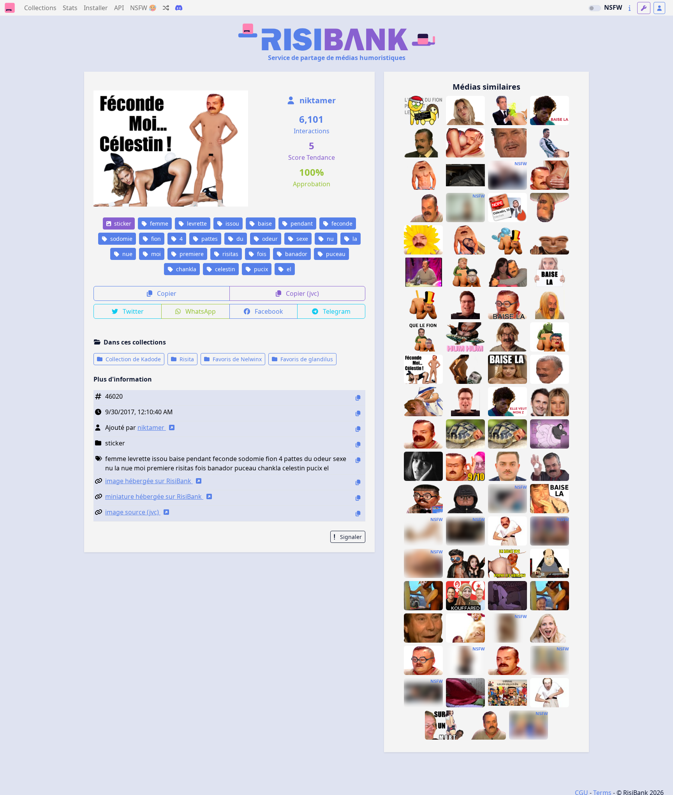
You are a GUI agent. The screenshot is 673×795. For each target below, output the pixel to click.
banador (295, 254)
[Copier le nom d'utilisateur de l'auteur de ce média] (358, 429)
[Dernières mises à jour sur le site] (629, 8)
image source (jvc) (132, 512)
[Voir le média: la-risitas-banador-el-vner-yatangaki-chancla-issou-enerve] (507, 142)
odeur (269, 238)
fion (155, 238)
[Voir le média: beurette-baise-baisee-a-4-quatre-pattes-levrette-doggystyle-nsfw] (507, 175)
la (354, 238)
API (119, 8)
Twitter (132, 311)
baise (264, 223)
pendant (301, 223)
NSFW (613, 7)
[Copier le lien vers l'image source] (358, 513)
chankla (185, 269)
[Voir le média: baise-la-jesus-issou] (549, 498)
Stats (70, 8)
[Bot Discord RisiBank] (178, 8)
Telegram (336, 311)
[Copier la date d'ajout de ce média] (358, 413)
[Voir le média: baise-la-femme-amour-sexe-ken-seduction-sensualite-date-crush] (507, 369)
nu (329, 238)
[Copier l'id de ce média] (358, 398)
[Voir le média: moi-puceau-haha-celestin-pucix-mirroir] (465, 401)
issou (231, 223)
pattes (209, 238)
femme (158, 223)
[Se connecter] (659, 8)
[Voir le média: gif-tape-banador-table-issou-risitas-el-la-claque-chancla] (423, 272)
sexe (301, 238)
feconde (341, 223)
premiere (191, 254)
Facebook (268, 311)
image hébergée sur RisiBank (149, 481)
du (239, 238)
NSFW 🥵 (143, 8)
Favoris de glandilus (306, 359)
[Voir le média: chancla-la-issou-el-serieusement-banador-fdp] (549, 369)
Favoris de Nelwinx (236, 359)
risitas (229, 254)
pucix (260, 269)
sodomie (120, 238)
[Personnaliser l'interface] (643, 8)
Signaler (350, 537)
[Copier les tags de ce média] (358, 460)
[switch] (594, 8)
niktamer (317, 100)
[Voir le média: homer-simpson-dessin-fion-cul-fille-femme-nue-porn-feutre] (423, 563)
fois (260, 254)
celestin (224, 269)
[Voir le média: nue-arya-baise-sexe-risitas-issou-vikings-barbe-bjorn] (465, 369)
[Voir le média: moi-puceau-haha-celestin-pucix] (465, 304)
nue (126, 254)
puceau (334, 254)
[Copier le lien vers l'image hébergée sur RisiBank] (358, 482)
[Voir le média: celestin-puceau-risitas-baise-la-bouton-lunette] (507, 304)
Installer (96, 8)
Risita (186, 359)
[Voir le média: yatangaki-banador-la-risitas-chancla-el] (486, 725)
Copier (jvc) (301, 293)
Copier (165, 293)
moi (155, 254)
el (288, 269)
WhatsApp (200, 311)
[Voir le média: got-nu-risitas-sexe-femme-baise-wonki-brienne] (423, 401)
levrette (196, 223)
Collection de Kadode (132, 359)
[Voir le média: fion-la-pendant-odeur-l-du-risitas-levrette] (423, 110)
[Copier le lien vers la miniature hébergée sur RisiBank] (358, 498)
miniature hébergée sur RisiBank (154, 496)
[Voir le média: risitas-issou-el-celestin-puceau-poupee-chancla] (507, 272)
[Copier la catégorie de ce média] (358, 444)
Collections (40, 8)
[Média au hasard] (166, 8)
